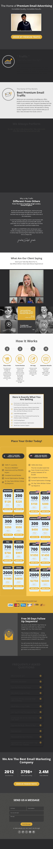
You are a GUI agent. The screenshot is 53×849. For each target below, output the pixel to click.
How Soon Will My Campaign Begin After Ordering (23, 700)
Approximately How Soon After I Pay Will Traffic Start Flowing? (24, 743)
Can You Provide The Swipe (21, 687)
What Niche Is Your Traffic (20, 706)
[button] (26, 22)
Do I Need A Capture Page (20, 693)
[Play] (27, 283)
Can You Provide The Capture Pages (24, 712)
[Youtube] (30, 832)
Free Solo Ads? (16, 731)
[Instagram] (26, 832)
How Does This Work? (19, 682)
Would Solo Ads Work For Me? (22, 737)
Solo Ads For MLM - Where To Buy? (23, 725)
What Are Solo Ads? (18, 676)
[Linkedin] (33, 832)
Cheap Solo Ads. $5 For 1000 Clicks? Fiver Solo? (24, 719)
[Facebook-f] (19, 832)
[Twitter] (23, 832)
